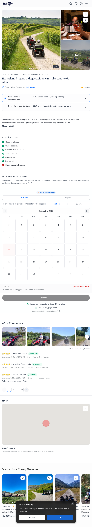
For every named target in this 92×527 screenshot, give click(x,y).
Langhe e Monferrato (31, 74)
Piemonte (14, 74)
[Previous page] (4, 389)
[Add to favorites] (85, 14)
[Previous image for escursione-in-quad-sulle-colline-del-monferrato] (4, 489)
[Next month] (87, 211)
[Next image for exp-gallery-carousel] (57, 40)
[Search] (71, 4)
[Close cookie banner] (72, 503)
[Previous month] (5, 211)
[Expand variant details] (85, 98)
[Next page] (26, 389)
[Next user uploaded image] (87, 337)
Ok (60, 517)
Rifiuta (32, 517)
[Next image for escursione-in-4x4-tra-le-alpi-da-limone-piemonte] (50, 489)
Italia (4, 74)
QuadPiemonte (8, 448)
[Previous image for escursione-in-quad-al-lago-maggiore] (84, 489)
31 (9, 225)
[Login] (81, 3)
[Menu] (86, 3)
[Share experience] (85, 20)
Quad (47, 74)
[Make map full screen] (85, 408)
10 (22, 389)
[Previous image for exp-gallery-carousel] (5, 40)
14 (9, 249)
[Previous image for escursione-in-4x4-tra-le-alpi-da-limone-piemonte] (31, 489)
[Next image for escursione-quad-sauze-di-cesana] (76, 489)
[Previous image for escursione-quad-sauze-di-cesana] (57, 489)
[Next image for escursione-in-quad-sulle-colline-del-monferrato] (23, 489)
